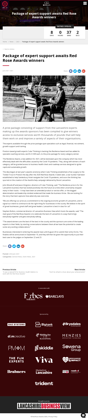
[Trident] (44, 383)
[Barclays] (55, 296)
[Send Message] (83, 415)
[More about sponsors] (47, 3)
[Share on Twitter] (75, 71)
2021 (18, 42)
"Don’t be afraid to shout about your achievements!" (67, 271)
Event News (27, 257)
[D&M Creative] (16, 336)
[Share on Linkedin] (79, 71)
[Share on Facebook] (70, 71)
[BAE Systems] (16, 324)
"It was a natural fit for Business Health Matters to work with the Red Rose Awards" (20, 272)
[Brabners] (16, 371)
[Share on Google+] (83, 71)
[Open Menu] (85, 3)
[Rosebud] (71, 371)
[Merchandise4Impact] (71, 360)
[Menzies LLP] (71, 336)
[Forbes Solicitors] (33, 296)
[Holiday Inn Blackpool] (44, 336)
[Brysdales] (71, 324)
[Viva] (44, 360)
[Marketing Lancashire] (44, 371)
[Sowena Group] (71, 348)
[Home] (7, 5)
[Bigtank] (44, 324)
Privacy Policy (53, 417)
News (12, 42)
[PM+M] (16, 348)
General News (17, 257)
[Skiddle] (44, 348)
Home (5, 42)
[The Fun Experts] (16, 360)
